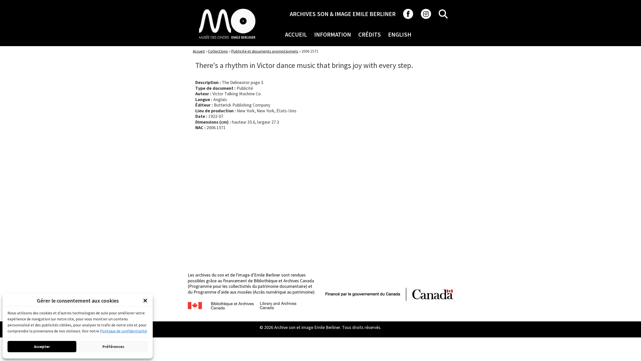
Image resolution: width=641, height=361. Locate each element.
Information (332, 34)
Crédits (369, 34)
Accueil (296, 34)
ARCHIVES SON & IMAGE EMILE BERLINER (343, 14)
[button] (145, 300)
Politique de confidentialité (123, 330)
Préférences (113, 346)
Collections (218, 51)
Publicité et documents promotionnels (264, 51)
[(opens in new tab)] (227, 9)
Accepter (42, 346)
